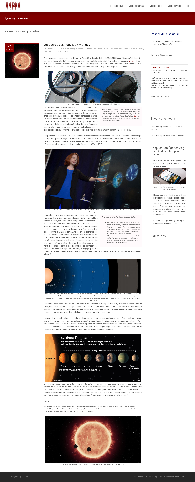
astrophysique (102, 49)
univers (56, 51)
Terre (45, 51)
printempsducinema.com (160, 96)
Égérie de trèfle (174, 6)
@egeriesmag (179, 212)
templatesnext (178, 477)
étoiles (126, 49)
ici (166, 166)
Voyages (80, 49)
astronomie (92, 49)
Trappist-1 (132, 61)
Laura (68, 51)
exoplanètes (133, 49)
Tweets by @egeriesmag (161, 55)
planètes (140, 49)
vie (61, 51)
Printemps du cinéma (160, 67)
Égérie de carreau (136, 6)
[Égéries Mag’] (10, 5)
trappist (50, 51)
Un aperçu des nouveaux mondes (67, 45)
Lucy (135, 116)
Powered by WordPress (143, 477)
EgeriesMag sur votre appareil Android (168, 136)
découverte (114, 49)
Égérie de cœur (156, 6)
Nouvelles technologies (69, 49)
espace (120, 49)
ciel (108, 49)
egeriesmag (158, 215)
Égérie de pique (116, 6)
